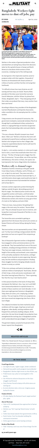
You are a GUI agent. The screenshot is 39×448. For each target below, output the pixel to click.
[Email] (21, 330)
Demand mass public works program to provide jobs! (19, 369)
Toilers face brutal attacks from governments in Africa (19, 341)
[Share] (18, 330)
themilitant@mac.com (19, 445)
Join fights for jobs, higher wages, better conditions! (19, 366)
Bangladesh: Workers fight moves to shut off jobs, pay (20, 371)
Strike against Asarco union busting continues (17, 421)
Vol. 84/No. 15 (19, 19)
